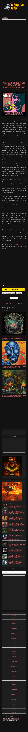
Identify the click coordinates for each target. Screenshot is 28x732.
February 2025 (14, 658)
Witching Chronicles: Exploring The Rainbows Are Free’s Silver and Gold (16, 524)
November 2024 (14, 666)
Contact (17, 715)
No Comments (18, 89)
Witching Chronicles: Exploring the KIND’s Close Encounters (15, 562)
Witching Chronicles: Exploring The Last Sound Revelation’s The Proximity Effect (16, 537)
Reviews (14, 80)
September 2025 (14, 641)
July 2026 (14, 615)
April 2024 (14, 684)
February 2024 (14, 689)
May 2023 (14, 712)
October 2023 (14, 699)
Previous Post (8, 303)
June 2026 (14, 618)
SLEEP (11, 716)
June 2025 (14, 648)
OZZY (22, 715)
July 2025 (14, 646)
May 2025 (14, 651)
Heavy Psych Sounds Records (9, 293)
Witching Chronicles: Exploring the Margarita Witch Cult (14, 367)
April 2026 (14, 623)
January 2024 (14, 691)
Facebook (16, 244)
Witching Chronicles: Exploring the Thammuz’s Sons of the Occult (16, 544)
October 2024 (14, 669)
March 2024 (14, 686)
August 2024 (14, 674)
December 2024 (14, 663)
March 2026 (14, 625)
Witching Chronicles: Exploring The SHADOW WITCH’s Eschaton (15, 550)
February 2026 (14, 628)
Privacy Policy (6, 716)
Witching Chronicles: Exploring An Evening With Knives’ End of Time (17, 518)
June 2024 (14, 679)
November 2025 (14, 636)
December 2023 (14, 694)
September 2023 (14, 702)
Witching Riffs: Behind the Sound (10, 720)
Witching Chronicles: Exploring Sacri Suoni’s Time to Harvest (16, 556)
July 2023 (14, 707)
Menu (5, 17)
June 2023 (14, 709)
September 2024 (14, 671)
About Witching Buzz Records (9, 715)
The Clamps (18, 293)
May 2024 (14, 681)
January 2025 (14, 661)
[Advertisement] (14, 36)
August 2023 (14, 704)
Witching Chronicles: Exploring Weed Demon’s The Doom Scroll (14, 396)
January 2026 (14, 630)
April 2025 (14, 653)
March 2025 (14, 656)
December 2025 (14, 633)
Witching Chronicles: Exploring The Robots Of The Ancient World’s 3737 (16, 512)
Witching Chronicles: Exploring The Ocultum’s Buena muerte (16, 506)
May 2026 (14, 620)
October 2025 (14, 638)
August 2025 (14, 643)
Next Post (20, 303)
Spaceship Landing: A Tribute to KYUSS (11, 718)
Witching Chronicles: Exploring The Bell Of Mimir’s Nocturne (14, 337)
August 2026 (14, 613)
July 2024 (14, 676)
